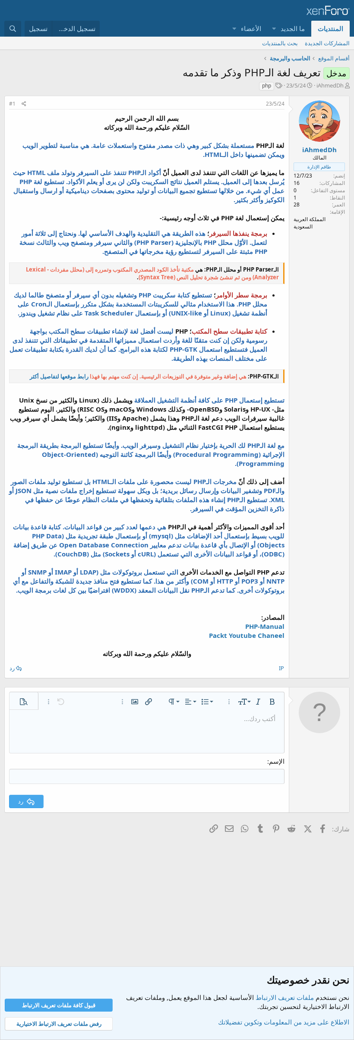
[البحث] (12, 29)
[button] (274, 29)
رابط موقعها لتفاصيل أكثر (59, 376)
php (266, 85)
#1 (12, 103)
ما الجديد (293, 28)
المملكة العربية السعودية (310, 222)
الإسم (276, 761)
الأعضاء (251, 28)
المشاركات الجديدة (327, 43)
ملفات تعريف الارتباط (285, 997)
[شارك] (24, 104)
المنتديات (330, 28)
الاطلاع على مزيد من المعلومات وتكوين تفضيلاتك (283, 1022)
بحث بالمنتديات (280, 43)
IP (281, 668)
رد (12, 668)
